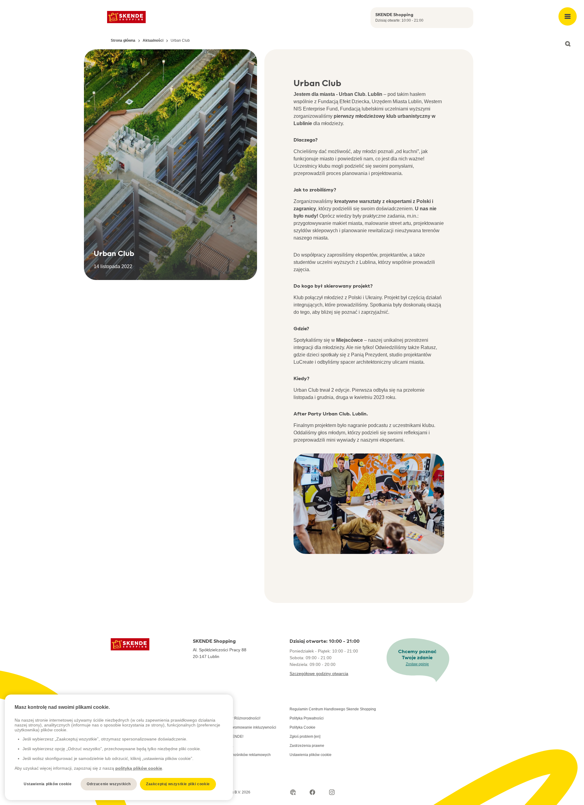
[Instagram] (332, 792)
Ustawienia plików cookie (311, 755)
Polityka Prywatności (307, 718)
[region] (119, 747)
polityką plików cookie (138, 768)
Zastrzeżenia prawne (307, 746)
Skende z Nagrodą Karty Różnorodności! (226, 718)
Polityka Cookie (302, 727)
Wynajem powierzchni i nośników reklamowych (232, 755)
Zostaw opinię (417, 664)
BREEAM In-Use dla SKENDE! (218, 736)
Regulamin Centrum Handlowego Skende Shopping (333, 709)
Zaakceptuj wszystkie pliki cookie (178, 784)
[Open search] (567, 44)
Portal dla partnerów (209, 709)
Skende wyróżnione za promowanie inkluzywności (234, 727)
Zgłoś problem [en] (305, 736)
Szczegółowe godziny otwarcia (319, 673)
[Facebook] (312, 792)
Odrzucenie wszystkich (109, 784)
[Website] (293, 792)
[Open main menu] (567, 16)
